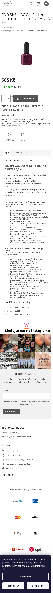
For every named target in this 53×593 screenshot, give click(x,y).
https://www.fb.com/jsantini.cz (19, 459)
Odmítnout (13, 585)
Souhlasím (37, 585)
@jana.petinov (12, 468)
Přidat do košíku (27, 98)
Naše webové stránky (19, 489)
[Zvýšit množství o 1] (11, 96)
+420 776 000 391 (13, 455)
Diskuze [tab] (27, 152)
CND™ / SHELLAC (22, 307)
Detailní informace (9, 125)
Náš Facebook (37, 489)
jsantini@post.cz (13, 451)
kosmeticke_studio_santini (18, 464)
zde (4, 569)
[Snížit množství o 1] (11, 100)
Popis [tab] (6, 152)
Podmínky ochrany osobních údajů (16, 436)
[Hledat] (31, 4)
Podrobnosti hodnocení (37, 30)
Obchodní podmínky (10, 432)
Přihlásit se (11, 411)
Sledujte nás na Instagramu (27, 331)
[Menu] (46, 4)
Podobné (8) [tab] (16, 152)
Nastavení (25, 576)
